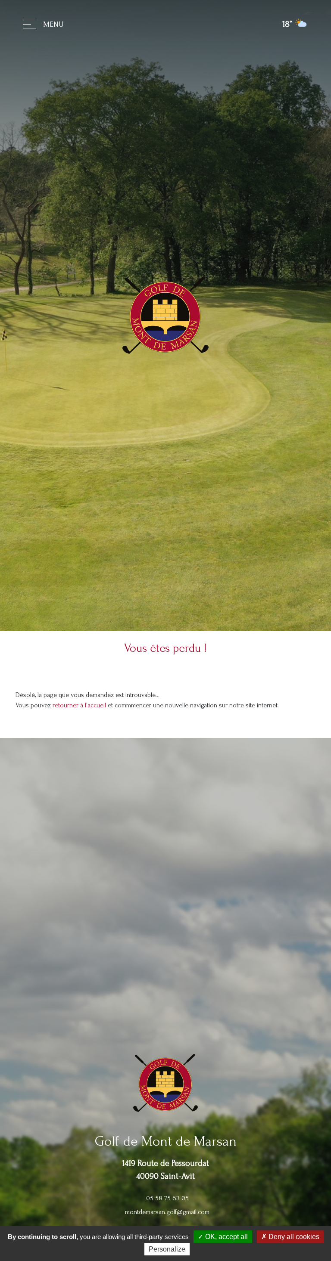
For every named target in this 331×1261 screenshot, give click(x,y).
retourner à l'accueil (79, 705)
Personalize (167, 1249)
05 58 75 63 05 (167, 1198)
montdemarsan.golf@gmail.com (167, 1212)
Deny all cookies (293, 1236)
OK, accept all (225, 1236)
